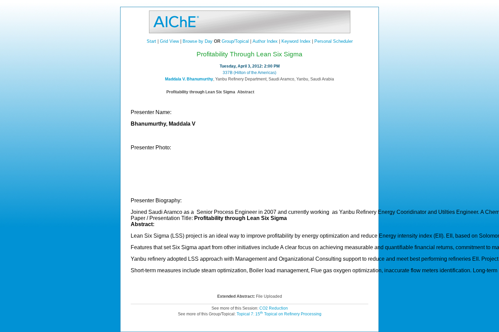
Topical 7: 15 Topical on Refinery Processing (279, 314)
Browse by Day (197, 41)
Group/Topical (235, 41)
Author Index (265, 41)
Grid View (169, 41)
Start (151, 41)
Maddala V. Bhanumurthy (189, 79)
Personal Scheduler (333, 41)
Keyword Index (296, 41)
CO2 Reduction (273, 308)
